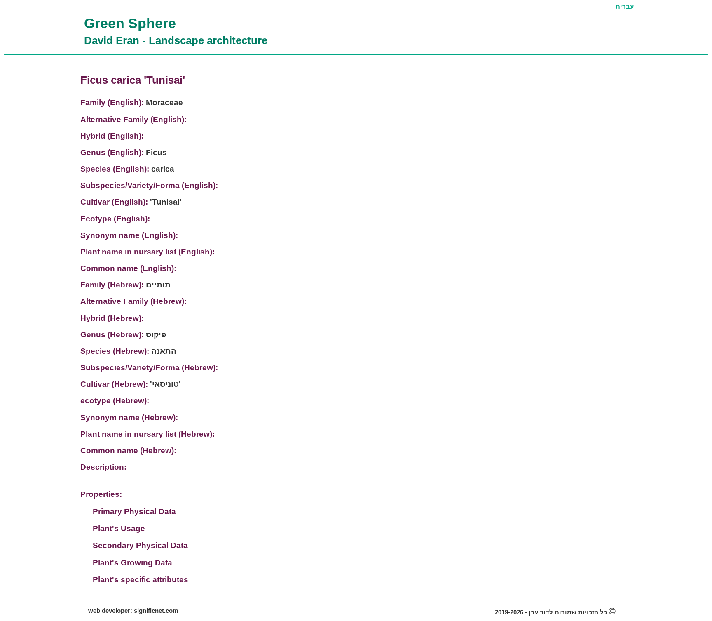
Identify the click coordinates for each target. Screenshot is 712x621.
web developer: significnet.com (133, 610)
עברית (625, 6)
